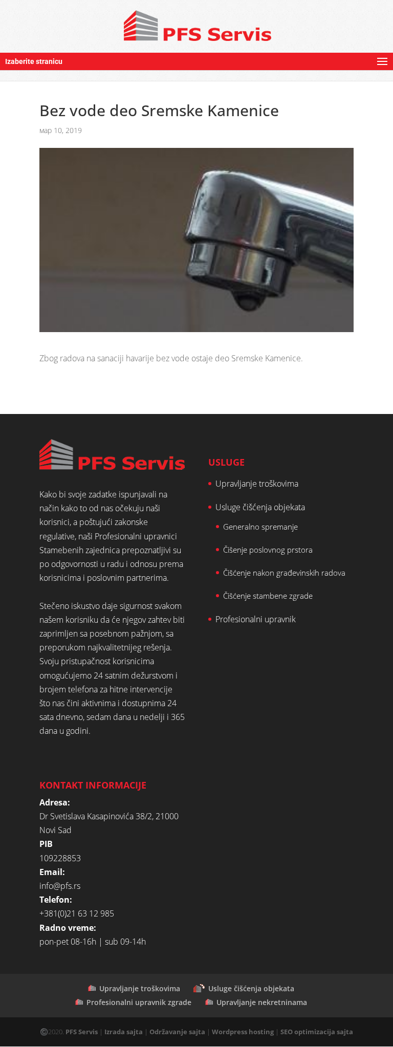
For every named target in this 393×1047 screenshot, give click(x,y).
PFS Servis (82, 1031)
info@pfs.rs (59, 885)
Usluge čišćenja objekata (260, 507)
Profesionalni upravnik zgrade (138, 1002)
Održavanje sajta (177, 1031)
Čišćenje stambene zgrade (268, 596)
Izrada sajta (123, 1031)
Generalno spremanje (260, 526)
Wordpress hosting (243, 1031)
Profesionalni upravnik (255, 619)
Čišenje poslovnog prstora (268, 549)
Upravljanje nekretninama (261, 1002)
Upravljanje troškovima (256, 483)
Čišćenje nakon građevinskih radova (284, 573)
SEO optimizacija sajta (316, 1031)
